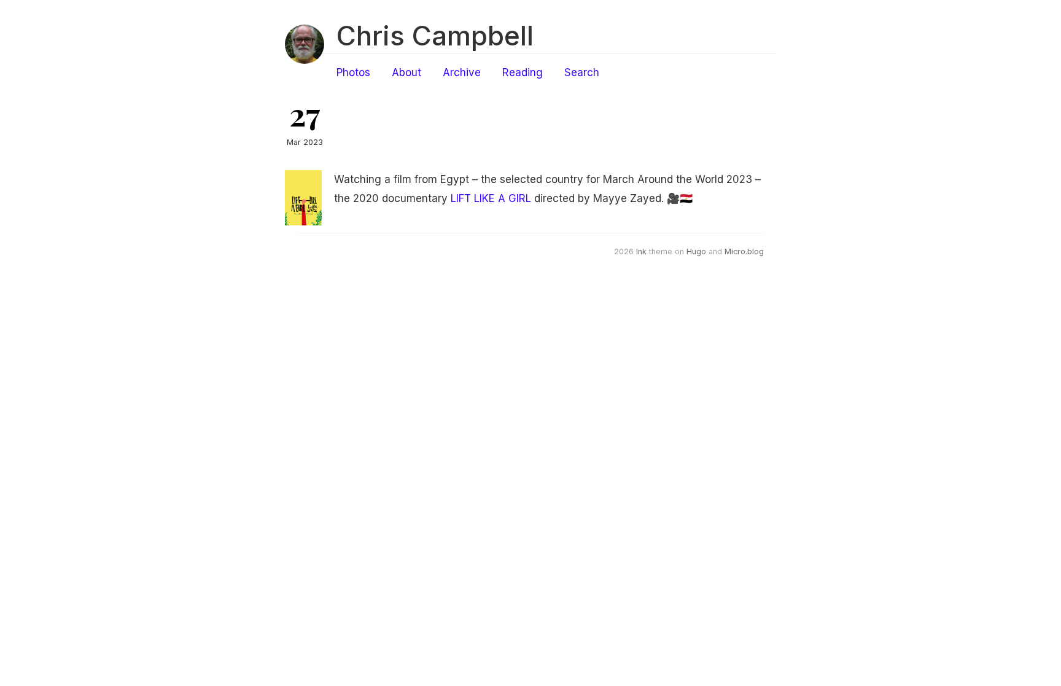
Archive (462, 72)
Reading (522, 72)
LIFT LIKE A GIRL (491, 198)
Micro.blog (744, 251)
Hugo (696, 251)
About (406, 72)
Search (581, 72)
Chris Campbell (435, 35)
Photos (353, 72)
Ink (641, 251)
